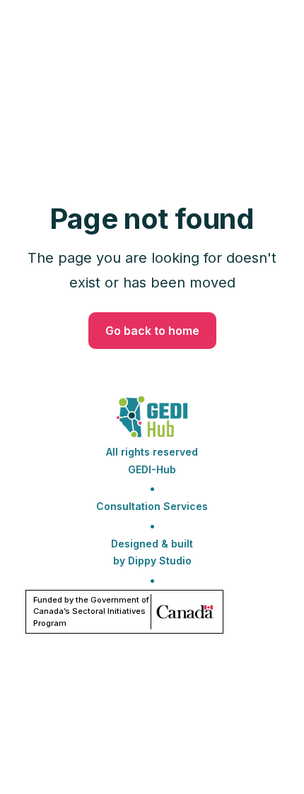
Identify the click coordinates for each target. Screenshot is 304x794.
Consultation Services (152, 506)
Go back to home (152, 331)
